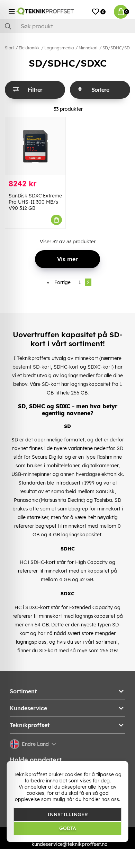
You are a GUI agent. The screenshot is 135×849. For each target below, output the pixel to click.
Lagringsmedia (59, 47)
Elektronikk (29, 47)
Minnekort (88, 47)
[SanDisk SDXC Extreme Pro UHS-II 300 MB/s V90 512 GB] (35, 146)
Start (9, 47)
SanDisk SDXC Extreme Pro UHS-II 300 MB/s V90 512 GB (35, 202)
